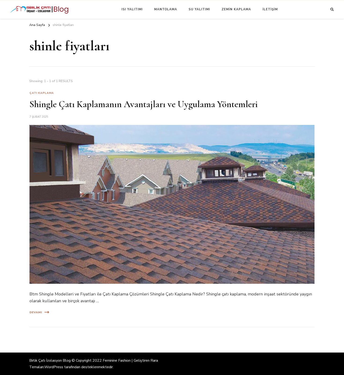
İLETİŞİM (270, 9)
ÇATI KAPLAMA (41, 93)
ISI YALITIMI (132, 9)
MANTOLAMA (165, 9)
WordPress (53, 367)
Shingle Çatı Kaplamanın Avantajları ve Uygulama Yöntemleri (143, 104)
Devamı (35, 312)
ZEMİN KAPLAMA (236, 9)
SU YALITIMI (199, 9)
